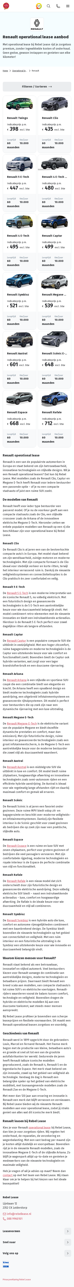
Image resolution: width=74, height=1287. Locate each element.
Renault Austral (16, 767)
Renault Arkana (17, 680)
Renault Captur (16, 640)
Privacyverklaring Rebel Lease (17, 1279)
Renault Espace (17, 845)
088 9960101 (14, 1218)
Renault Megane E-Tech (22, 723)
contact (8, 1175)
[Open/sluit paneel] (67, 1231)
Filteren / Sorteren (34, 86)
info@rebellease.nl (19, 1214)
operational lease (40, 1127)
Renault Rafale (16, 881)
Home (5, 71)
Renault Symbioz (17, 920)
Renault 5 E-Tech (17, 593)
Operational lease (20, 71)
